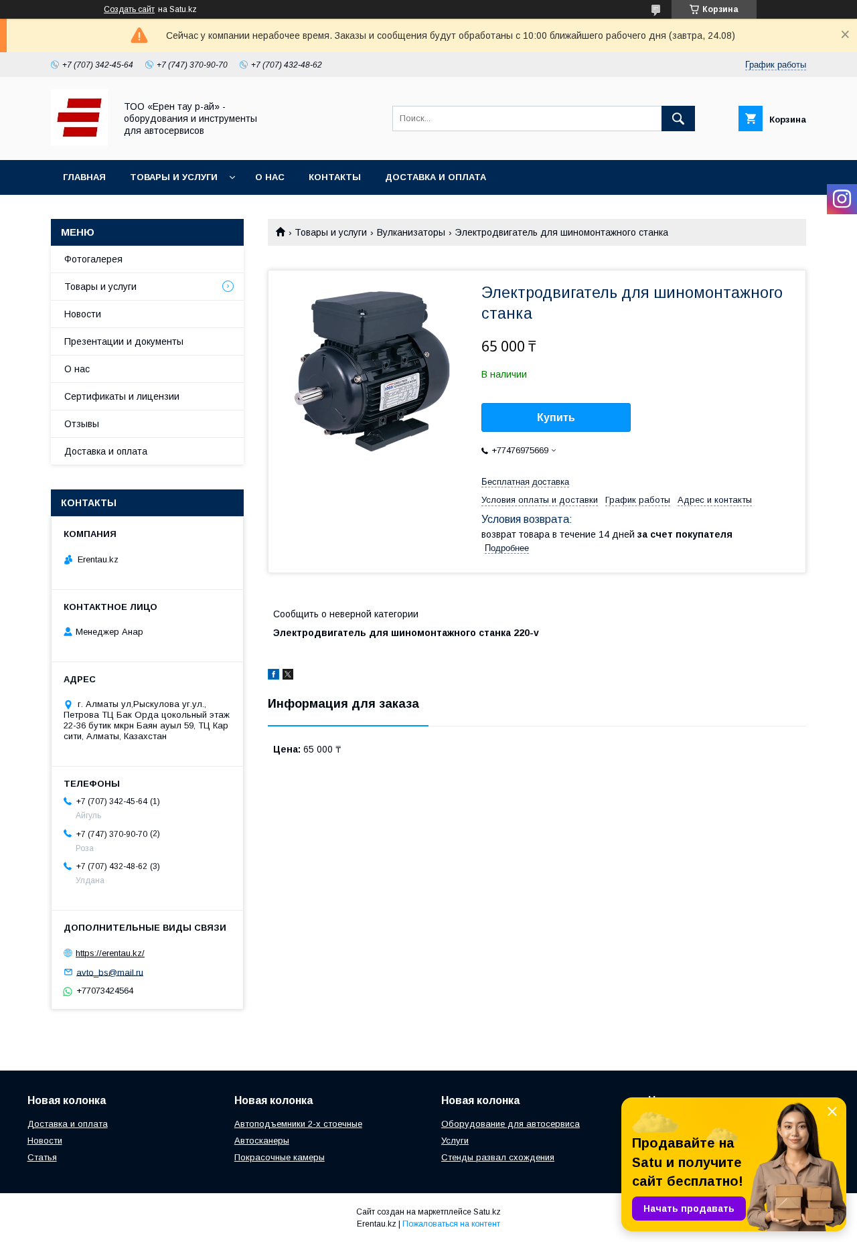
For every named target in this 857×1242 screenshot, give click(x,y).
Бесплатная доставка (525, 482)
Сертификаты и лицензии (121, 396)
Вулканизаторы (411, 232)
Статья (42, 1157)
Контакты (335, 177)
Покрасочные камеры (279, 1157)
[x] (288, 676)
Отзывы (81, 423)
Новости (82, 314)
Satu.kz (487, 1212)
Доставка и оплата (435, 177)
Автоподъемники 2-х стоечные (298, 1124)
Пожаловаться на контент (451, 1224)
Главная (84, 177)
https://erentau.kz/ (110, 953)
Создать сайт (129, 9)
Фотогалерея (93, 259)
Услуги (455, 1141)
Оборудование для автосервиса (510, 1124)
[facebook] (273, 676)
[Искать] (678, 118)
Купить (556, 417)
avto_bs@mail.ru (109, 972)
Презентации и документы (123, 341)
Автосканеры (261, 1141)
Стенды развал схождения (497, 1157)
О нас (270, 177)
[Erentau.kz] (79, 142)
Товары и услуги (174, 177)
